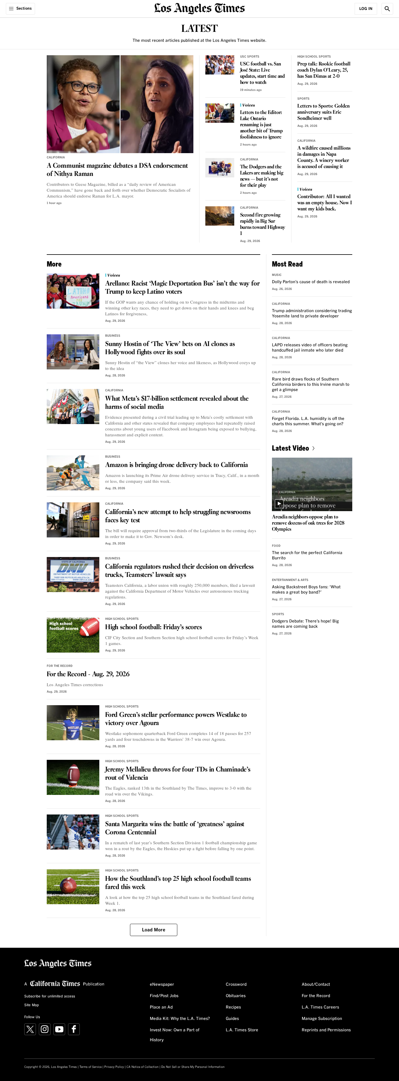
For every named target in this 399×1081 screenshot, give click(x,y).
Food (276, 545)
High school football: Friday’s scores (153, 627)
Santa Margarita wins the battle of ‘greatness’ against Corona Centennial (174, 828)
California (56, 157)
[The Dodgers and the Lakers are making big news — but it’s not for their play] (219, 167)
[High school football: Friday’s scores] (73, 635)
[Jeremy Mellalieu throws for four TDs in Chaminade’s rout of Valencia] (73, 777)
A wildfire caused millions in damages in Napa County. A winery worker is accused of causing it (324, 157)
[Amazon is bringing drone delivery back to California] (73, 472)
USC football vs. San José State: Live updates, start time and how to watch (262, 73)
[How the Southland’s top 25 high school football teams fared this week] (73, 886)
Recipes (233, 1007)
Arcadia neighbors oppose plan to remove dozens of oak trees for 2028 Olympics (308, 523)
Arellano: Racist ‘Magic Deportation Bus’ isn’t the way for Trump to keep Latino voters (182, 288)
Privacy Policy (114, 1067)
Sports (303, 98)
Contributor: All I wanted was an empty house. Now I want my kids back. (324, 203)
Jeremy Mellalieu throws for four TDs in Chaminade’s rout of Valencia (177, 774)
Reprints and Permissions (326, 1030)
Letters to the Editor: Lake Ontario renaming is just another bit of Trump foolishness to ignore (261, 125)
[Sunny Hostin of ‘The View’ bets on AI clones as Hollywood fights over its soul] (73, 351)
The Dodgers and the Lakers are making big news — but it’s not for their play (261, 176)
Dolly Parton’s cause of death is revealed (311, 282)
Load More (153, 930)
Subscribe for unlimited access (49, 996)
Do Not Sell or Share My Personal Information (193, 1067)
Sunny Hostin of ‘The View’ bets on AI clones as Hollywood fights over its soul (170, 348)
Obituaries (236, 996)
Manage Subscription (322, 1019)
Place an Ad (161, 1007)
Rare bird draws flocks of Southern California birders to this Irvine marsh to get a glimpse (310, 384)
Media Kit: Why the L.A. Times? (180, 1019)
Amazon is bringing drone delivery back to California (176, 465)
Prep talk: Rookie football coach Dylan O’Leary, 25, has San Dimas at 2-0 (324, 70)
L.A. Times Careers (320, 1007)
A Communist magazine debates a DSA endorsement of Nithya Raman (117, 170)
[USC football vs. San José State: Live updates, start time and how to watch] (219, 65)
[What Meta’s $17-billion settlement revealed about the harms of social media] (73, 406)
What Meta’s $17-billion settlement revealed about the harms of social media (176, 403)
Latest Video (290, 448)
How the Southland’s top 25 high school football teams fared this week (178, 883)
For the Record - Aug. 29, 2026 (88, 674)
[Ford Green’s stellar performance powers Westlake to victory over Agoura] (73, 722)
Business (112, 335)
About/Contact (316, 985)
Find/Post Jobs (164, 996)
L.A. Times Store (242, 1030)
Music (277, 275)
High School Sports (314, 56)
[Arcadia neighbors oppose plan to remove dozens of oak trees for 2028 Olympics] (312, 484)
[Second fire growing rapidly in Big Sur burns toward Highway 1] (219, 216)
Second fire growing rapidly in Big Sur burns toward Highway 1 (262, 224)
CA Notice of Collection (142, 1067)
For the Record (59, 666)
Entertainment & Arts (290, 580)
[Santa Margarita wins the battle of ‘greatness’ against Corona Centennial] (73, 832)
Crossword (236, 985)
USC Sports (249, 56)
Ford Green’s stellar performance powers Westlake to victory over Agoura (176, 719)
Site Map (31, 1005)
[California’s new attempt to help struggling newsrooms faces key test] (73, 519)
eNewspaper (162, 985)
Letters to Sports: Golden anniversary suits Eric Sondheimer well (323, 112)
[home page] (199, 8)
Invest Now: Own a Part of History (175, 1035)
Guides (232, 1019)
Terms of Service (90, 1067)
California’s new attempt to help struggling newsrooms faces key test (177, 516)
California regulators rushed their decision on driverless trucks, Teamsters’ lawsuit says (179, 571)
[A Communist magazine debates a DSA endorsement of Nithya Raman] (120, 104)
